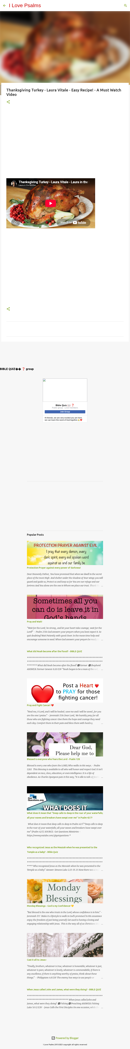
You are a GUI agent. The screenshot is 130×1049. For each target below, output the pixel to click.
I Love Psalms (25, 5)
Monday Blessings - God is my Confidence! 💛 (50, 906)
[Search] (125, 5)
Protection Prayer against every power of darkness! (54, 567)
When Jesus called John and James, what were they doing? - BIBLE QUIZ (64, 989)
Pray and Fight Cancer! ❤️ (40, 705)
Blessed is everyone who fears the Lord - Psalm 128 (53, 759)
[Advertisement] (65, 143)
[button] (8, 102)
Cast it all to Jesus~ (37, 960)
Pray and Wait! (34, 621)
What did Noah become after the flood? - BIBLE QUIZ (54, 651)
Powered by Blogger (67, 1038)
